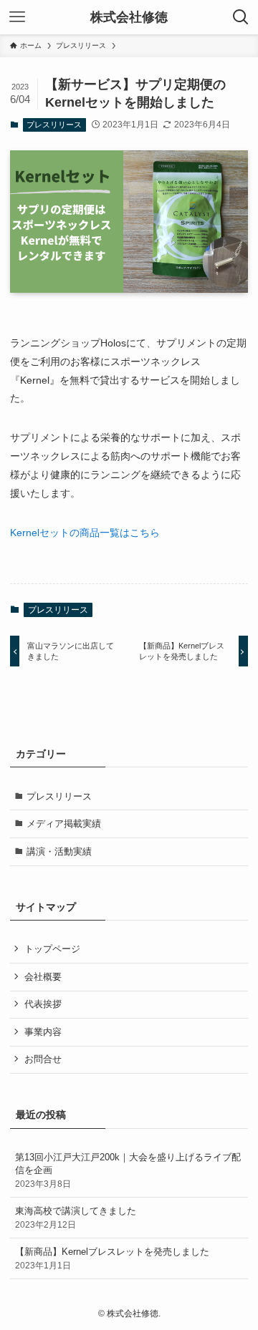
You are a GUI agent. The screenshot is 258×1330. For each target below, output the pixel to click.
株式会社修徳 (129, 17)
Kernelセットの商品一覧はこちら (85, 532)
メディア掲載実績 (64, 823)
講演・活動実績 (59, 851)
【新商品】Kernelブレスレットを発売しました (112, 1258)
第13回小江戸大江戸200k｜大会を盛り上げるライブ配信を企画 (128, 1170)
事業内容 (43, 1031)
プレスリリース (54, 124)
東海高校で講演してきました (75, 1217)
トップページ (52, 948)
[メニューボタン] (17, 17)
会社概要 (43, 976)
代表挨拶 (43, 1004)
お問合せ (43, 1059)
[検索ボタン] (241, 17)
